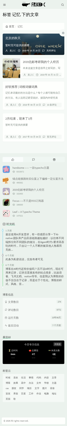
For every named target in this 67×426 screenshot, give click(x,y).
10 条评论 (52, 104)
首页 (11, 26)
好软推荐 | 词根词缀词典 (21, 87)
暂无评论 (51, 136)
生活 (23, 377)
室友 (8, 393)
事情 (31, 377)
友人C (13, 50)
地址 (54, 393)
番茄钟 (7, 337)
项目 (29, 388)
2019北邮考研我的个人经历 (41, 62)
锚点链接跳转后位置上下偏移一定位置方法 (38, 178)
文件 (38, 382)
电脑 (46, 393)
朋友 (14, 388)
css (7, 388)
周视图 (57, 344)
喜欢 (15, 377)
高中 (23, 382)
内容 (46, 377)
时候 (8, 377)
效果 (15, 382)
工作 (31, 393)
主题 (54, 382)
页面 (8, 398)
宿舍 (52, 388)
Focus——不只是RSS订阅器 (28, 200)
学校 (46, 382)
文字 (37, 388)
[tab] (12, 159)
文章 (54, 377)
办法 (31, 382)
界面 (15, 393)
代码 (38, 377)
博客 (8, 382)
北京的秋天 (13, 38)
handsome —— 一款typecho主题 (31, 167)
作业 (38, 393)
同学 (21, 388)
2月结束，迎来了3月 (19, 118)
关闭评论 (51, 50)
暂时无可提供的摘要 (17, 45)
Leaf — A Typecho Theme (26, 211)
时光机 (10, 224)
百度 (23, 393)
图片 (44, 388)
